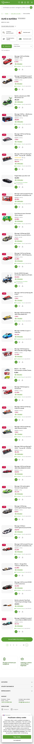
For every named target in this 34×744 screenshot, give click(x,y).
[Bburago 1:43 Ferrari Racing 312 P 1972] (7, 298)
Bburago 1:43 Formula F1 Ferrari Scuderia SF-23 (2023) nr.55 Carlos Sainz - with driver (24, 545)
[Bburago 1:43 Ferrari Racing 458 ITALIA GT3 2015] (7, 432)
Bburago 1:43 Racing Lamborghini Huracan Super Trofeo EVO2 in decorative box (24, 507)
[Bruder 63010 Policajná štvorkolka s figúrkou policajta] (7, 278)
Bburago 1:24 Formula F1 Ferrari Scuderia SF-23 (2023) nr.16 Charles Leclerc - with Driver (24, 194)
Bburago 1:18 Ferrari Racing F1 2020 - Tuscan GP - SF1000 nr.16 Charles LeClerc (23, 154)
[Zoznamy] (19, 2)
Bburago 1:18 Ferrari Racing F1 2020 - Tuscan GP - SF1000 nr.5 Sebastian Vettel (23, 447)
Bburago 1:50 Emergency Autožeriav (22, 387)
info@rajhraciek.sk (24, 702)
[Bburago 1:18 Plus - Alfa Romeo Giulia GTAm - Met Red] (7, 119)
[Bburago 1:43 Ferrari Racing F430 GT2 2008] (7, 412)
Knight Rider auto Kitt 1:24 (22, 175)
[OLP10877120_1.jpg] (7, 219)
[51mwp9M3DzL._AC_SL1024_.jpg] (7, 623)
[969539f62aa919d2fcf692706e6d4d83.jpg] (7, 605)
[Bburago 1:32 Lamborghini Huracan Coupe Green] (7, 491)
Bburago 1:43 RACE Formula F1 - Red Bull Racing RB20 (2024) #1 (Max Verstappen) (23, 77)
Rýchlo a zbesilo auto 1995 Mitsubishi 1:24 (22, 96)
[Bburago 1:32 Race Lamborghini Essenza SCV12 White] (7, 531)
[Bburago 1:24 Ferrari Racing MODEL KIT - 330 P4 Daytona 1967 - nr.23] (7, 258)
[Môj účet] (22, 2)
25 (23, 645)
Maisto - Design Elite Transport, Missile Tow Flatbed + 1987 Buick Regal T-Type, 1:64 (23, 564)
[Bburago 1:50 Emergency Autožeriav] (7, 392)
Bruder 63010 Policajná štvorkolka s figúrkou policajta (23, 274)
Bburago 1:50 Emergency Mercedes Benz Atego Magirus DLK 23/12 (24, 349)
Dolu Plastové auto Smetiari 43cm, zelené (23, 214)
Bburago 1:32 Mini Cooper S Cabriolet (22, 331)
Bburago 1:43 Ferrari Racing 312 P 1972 (24, 293)
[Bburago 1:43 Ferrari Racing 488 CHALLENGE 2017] (7, 318)
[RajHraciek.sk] (2, 13)
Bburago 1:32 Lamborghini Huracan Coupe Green (22, 487)
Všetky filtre (7, 46)
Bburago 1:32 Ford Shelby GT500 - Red (22, 57)
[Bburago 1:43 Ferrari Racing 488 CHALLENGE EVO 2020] (7, 471)
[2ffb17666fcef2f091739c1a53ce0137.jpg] (7, 101)
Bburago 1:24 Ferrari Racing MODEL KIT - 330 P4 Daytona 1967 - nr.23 (23, 254)
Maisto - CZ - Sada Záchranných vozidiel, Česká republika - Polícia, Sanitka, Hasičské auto (22, 369)
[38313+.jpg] (7, 587)
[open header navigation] (31, 2)
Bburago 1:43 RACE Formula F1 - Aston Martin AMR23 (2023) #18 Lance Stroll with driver (23, 619)
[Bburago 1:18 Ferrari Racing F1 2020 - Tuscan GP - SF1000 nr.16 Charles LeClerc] (7, 159)
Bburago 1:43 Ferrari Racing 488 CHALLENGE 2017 (22, 313)
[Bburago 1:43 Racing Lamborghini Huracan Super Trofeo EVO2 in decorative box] (7, 511)
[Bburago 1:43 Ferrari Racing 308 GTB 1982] (7, 139)
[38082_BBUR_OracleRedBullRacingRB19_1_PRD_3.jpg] (7, 81)
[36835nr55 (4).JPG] (7, 549)
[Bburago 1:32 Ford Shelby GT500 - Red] (7, 61)
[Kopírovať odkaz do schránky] (22, 69)
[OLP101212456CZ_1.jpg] (7, 374)
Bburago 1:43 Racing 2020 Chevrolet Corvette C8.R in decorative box (23, 234)
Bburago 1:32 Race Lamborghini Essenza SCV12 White (23, 526)
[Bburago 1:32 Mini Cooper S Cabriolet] (7, 336)
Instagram (15, 709)
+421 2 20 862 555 (6, 702)
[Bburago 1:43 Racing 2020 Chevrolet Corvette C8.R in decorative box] (7, 239)
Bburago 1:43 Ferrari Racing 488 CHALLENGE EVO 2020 (22, 467)
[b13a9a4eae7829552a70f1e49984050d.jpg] (7, 181)
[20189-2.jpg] (7, 354)
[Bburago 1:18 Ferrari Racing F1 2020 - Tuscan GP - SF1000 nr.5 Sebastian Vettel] (7, 452)
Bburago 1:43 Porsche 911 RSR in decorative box (23, 582)
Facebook (6, 709)
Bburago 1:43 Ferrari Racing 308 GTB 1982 (22, 134)
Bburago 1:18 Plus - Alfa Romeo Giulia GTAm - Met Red (23, 114)
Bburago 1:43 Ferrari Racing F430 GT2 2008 (22, 407)
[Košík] (28, 2)
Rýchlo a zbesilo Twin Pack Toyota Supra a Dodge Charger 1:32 (23, 601)
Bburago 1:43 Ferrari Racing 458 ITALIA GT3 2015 (22, 427)
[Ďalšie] (26, 645)
